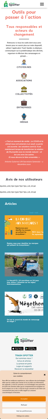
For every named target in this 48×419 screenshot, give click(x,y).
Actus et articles (24, 361)
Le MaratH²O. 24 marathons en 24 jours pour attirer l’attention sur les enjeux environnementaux (23, 282)
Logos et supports (24, 366)
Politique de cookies (23, 416)
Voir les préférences (24, 411)
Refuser (24, 405)
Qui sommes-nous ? (24, 358)
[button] (45, 375)
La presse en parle (24, 364)
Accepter (24, 399)
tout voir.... (35, 213)
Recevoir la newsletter (24, 369)
